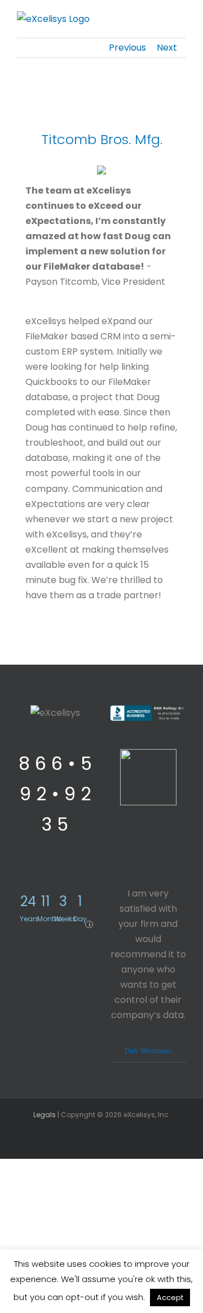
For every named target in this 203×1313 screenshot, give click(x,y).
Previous (127, 47)
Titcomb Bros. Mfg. (101, 139)
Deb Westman (148, 1050)
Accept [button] (170, 1297)
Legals (44, 1114)
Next (167, 47)
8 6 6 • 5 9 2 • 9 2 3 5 (55, 794)
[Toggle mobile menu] (181, 20)
